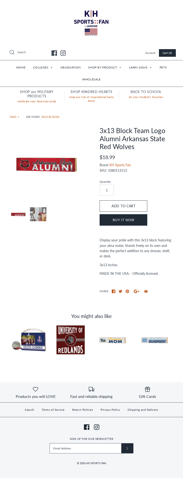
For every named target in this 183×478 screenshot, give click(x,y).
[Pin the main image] (127, 291)
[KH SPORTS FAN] (91, 7)
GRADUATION (71, 67)
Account (150, 52)
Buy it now (123, 220)
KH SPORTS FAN (96, 463)
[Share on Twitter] (120, 291)
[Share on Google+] (136, 291)
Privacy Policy (110, 409)
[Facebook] (54, 53)
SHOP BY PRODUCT (104, 67)
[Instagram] (63, 53)
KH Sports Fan (120, 165)
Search (29, 409)
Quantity (105, 181)
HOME (20, 67)
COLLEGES (43, 67)
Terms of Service (53, 409)
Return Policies (82, 409)
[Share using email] (146, 291)
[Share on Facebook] (113, 291)
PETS (163, 67)
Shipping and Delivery (142, 409)
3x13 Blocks (50, 116)
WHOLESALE (91, 79)
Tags (15, 116)
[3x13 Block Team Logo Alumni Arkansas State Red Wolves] (46, 164)
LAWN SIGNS (140, 67)
